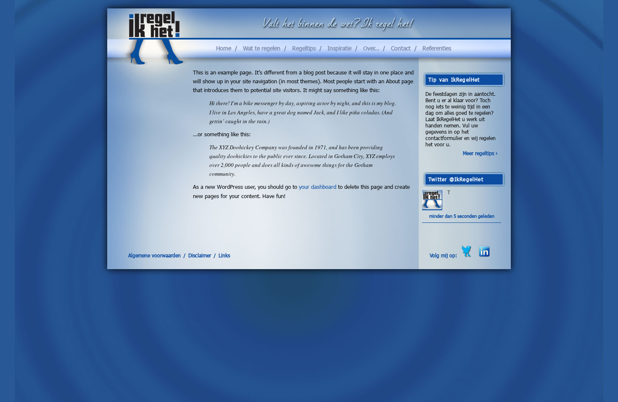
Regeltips (304, 48)
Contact (401, 48)
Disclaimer (199, 255)
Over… (371, 48)
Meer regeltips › (480, 153)
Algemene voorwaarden (154, 255)
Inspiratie (339, 48)
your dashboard (317, 186)
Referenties (437, 48)
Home (223, 48)
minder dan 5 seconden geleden (461, 216)
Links (224, 255)
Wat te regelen (261, 48)
